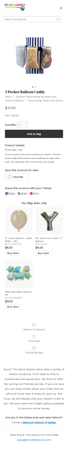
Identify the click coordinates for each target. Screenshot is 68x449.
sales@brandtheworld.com (34, 439)
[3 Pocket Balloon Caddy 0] (34, 55)
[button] (16, 177)
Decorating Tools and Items (45, 100)
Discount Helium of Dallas (39, 422)
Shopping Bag (34, 352)
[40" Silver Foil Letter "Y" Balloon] (49, 221)
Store (8, 96)
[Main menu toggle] (61, 8)
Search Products (34, 329)
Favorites (34, 341)
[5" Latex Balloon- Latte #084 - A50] (19, 221)
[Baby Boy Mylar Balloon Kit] (19, 274)
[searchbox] (32, 19)
